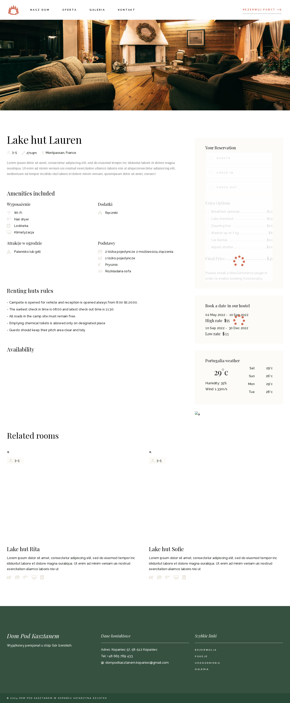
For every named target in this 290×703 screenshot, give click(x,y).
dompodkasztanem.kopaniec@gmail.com (137, 662)
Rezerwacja (206, 650)
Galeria (202, 669)
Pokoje (201, 656)
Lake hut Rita (23, 549)
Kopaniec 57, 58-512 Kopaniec (134, 649)
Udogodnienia (207, 663)
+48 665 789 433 (120, 656)
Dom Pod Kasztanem (33, 636)
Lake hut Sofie (166, 549)
